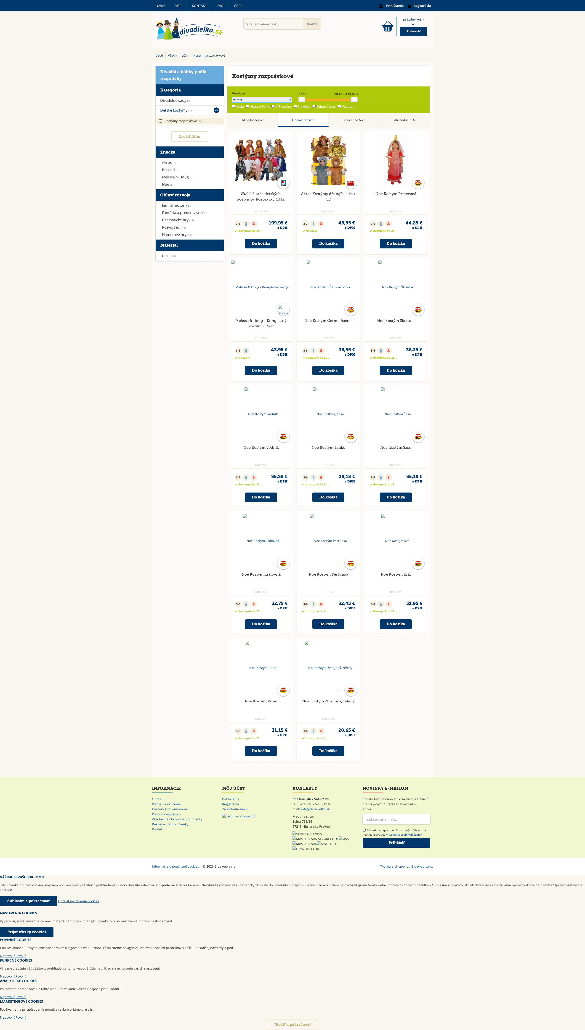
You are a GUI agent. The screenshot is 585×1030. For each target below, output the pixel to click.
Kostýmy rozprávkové (183, 121)
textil (169, 255)
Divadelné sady (175, 100)
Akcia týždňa (259, 106)
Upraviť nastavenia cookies (78, 901)
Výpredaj (348, 106)
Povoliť (21, 956)
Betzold (170, 169)
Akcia (240, 106)
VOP (178, 5)
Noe (168, 184)
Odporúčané (326, 106)
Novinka (304, 106)
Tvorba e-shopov (393, 866)
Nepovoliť (7, 956)
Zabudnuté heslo (235, 809)
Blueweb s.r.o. (422, 866)
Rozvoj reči (174, 227)
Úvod (161, 5)
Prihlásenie (230, 799)
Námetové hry (176, 234)
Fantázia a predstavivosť (184, 212)
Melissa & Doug (177, 177)
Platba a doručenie (166, 804)
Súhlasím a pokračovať (28, 901)
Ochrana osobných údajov (405, 835)
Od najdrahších (303, 120)
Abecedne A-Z (353, 120)
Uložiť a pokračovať (292, 1024)
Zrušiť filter (190, 136)
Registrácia (230, 804)
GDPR (238, 5)
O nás (156, 799)
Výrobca (238, 93)
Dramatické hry (178, 219)
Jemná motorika (177, 205)
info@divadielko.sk (315, 809)
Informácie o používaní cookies (175, 866)
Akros (169, 162)
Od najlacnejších (253, 120)
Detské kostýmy (176, 110)
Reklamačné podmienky (170, 824)
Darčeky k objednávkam (170, 809)
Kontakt (199, 5)
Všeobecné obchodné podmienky (177, 819)
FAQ (220, 5)
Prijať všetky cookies (26, 932)
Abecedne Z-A (404, 120)
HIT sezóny (283, 106)
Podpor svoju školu (166, 814)
